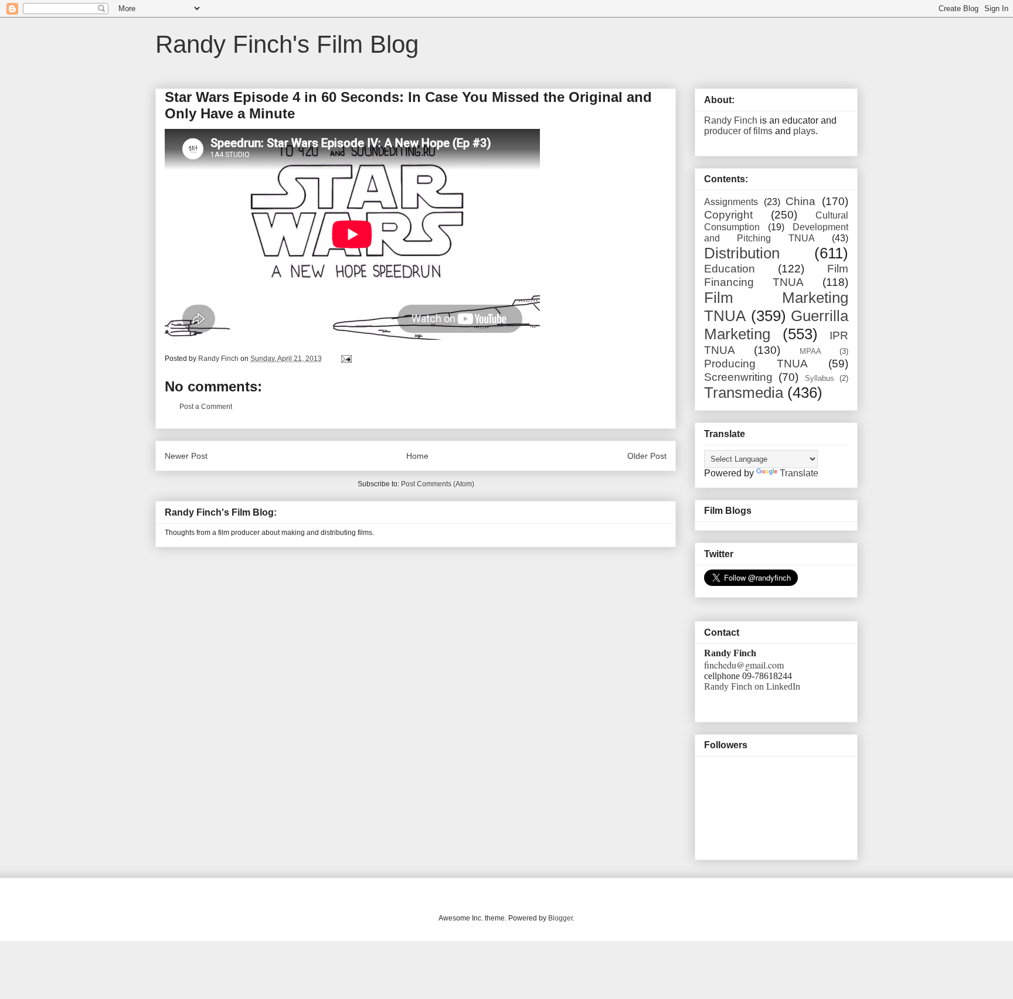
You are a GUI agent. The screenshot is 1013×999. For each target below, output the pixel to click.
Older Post (647, 456)
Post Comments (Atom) (437, 484)
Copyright (728, 215)
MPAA (810, 351)
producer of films (738, 131)
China (800, 201)
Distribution (742, 253)
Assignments (731, 202)
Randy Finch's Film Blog (287, 44)
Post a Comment (205, 407)
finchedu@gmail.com (744, 665)
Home (417, 456)
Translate (799, 473)
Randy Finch (730, 120)
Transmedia (743, 392)
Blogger (560, 918)
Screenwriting (738, 377)
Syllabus (819, 378)
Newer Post (186, 456)
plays (804, 131)
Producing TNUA (756, 363)
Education (729, 268)
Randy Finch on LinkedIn (752, 686)
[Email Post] (345, 358)
